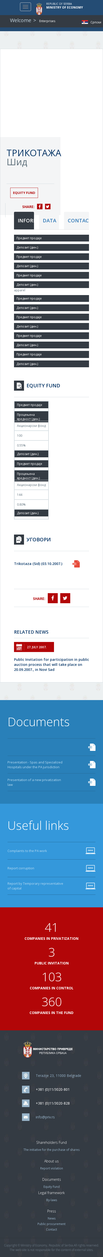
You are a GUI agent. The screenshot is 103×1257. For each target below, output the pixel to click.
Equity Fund (24, 192)
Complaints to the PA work (27, 850)
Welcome (20, 20)
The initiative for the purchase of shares (52, 1150)
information (26, 220)
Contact (51, 1229)
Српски (86, 22)
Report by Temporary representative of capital (35, 885)
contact (78, 220)
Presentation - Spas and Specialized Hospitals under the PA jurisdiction (35, 764)
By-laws (51, 1200)
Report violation (51, 1168)
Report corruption (21, 868)
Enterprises (47, 21)
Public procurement (52, 1224)
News (52, 1218)
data (49, 220)
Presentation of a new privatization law (34, 782)
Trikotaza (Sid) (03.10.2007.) (38, 563)
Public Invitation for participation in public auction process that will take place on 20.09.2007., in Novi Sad (51, 664)
